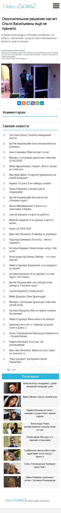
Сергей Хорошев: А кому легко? (26, 291)
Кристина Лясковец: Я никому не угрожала (32, 234)
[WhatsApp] (37, 103)
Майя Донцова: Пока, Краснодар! (27, 296)
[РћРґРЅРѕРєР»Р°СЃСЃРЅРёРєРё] (24, 103)
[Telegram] (28, 103)
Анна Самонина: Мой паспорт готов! (29, 152)
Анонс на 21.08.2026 (20, 228)
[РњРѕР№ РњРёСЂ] (42, 103)
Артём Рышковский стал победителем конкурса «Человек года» (30, 284)
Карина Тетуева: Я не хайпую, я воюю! (30, 183)
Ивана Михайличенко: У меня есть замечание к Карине (28, 207)
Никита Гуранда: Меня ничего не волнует (32, 319)
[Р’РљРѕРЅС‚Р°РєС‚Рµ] (19, 103)
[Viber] (33, 103)
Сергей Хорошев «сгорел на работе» (29, 214)
